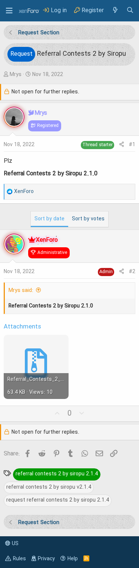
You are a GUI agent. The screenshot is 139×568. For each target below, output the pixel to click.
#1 (132, 145)
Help (72, 559)
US (14, 544)
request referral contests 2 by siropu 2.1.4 (57, 500)
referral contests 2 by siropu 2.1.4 (57, 474)
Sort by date (49, 219)
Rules (19, 559)
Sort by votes (88, 219)
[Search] (130, 10)
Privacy (46, 559)
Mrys (15, 74)
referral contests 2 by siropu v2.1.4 (48, 487)
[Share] (121, 144)
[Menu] (9, 10)
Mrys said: (21, 290)
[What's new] (114, 10)
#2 (132, 272)
